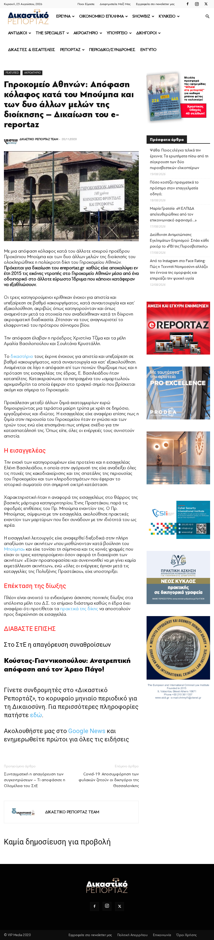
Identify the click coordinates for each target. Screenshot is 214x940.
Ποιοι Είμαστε (85, 4)
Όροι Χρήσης (186, 935)
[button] (207, 16)
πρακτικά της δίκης (79, 608)
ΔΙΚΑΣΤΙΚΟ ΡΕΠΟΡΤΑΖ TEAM (39, 139)
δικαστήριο (22, 356)
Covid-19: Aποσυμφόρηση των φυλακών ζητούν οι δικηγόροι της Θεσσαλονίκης (109, 780)
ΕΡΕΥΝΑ (63, 16)
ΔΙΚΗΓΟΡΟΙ (146, 33)
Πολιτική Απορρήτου (132, 935)
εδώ (36, 715)
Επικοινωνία (162, 935)
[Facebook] (187, 4)
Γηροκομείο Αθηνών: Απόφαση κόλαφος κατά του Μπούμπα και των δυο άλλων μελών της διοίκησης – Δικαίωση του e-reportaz (69, 104)
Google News (86, 730)
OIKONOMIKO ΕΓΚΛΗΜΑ (101, 16)
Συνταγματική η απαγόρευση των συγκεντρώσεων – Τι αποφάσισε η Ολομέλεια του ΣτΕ (34, 780)
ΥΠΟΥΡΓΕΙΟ (117, 33)
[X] (206, 4)
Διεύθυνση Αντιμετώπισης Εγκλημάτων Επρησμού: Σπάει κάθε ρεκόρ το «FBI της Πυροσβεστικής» (179, 240)
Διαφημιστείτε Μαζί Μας (115, 4)
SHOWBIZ (141, 16)
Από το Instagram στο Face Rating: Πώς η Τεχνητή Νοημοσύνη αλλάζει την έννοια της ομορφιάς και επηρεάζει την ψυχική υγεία (179, 269)
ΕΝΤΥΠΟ (148, 49)
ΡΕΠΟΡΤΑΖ (70, 49)
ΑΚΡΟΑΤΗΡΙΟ (86, 33)
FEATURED (12, 72)
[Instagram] (197, 4)
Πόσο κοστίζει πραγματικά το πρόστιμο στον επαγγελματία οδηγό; (174, 188)
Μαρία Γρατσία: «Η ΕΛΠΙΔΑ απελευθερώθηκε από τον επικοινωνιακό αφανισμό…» (173, 214)
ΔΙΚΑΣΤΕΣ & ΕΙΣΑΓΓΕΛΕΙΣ (31, 49)
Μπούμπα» (14, 549)
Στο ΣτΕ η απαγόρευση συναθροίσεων (57, 644)
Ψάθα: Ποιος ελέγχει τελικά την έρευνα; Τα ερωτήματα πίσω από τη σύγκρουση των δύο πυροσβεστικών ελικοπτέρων (179, 159)
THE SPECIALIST (50, 33)
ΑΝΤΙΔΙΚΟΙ (17, 33)
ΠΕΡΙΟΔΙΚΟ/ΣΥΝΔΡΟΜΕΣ (112, 49)
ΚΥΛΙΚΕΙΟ (167, 16)
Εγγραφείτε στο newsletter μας (155, 4)
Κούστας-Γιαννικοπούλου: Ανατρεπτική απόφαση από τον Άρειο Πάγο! (67, 664)
